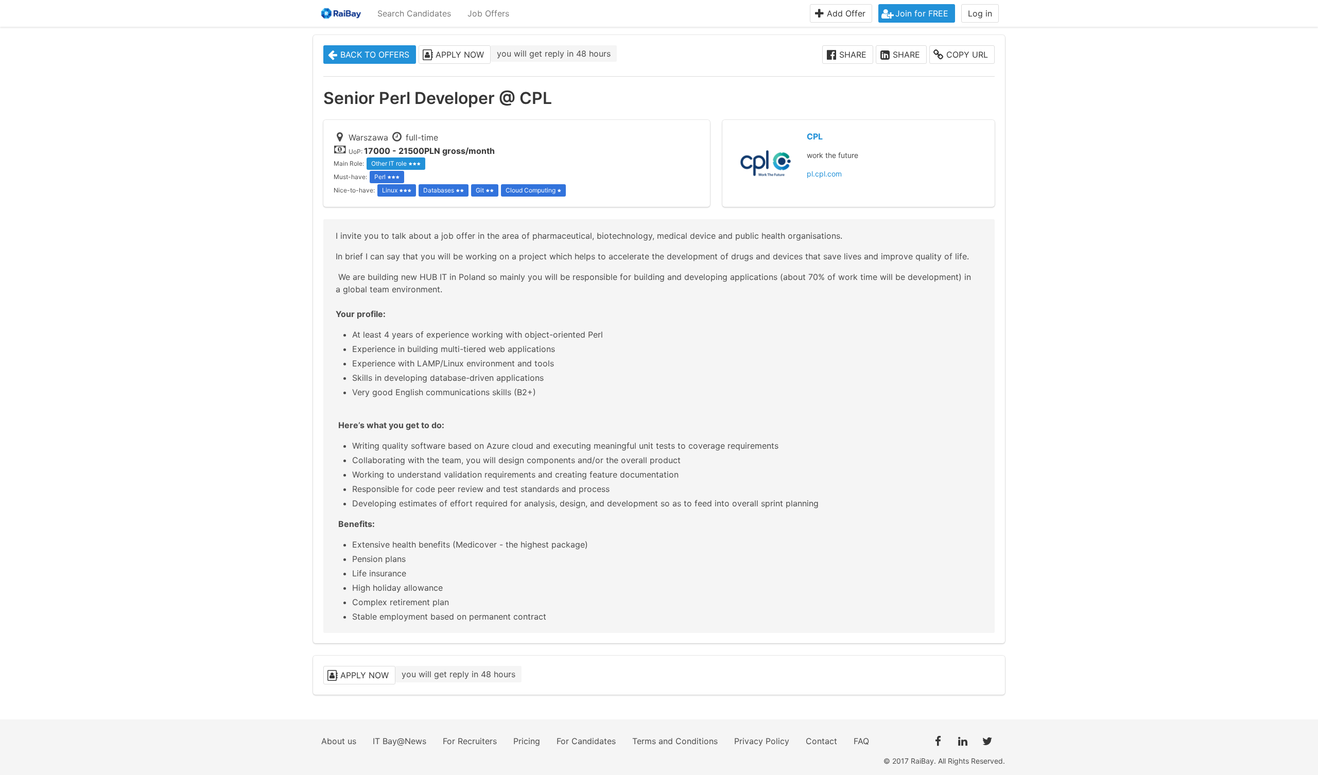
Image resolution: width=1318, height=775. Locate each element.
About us (338, 741)
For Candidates (586, 741)
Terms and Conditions (675, 741)
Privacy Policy (761, 741)
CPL (815, 136)
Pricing (526, 741)
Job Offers (488, 13)
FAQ (861, 741)
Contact (821, 741)
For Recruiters (470, 741)
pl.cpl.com (824, 173)
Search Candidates (414, 13)
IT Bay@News (399, 741)
